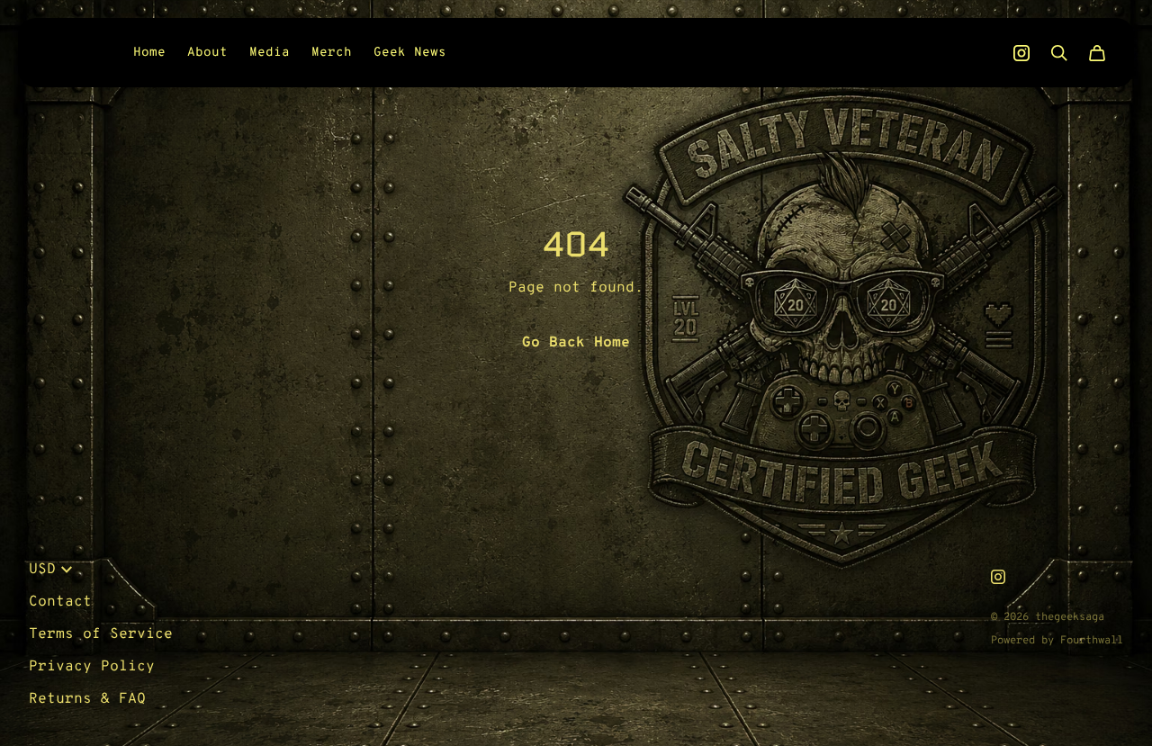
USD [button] (42, 570)
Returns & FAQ (87, 699)
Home (149, 52)
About (207, 52)
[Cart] (1097, 53)
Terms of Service (101, 634)
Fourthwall (1091, 641)
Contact (60, 602)
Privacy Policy (92, 667)
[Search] (1059, 53)
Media (269, 52)
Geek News (410, 52)
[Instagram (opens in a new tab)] (1021, 53)
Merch (331, 52)
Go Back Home (576, 343)
